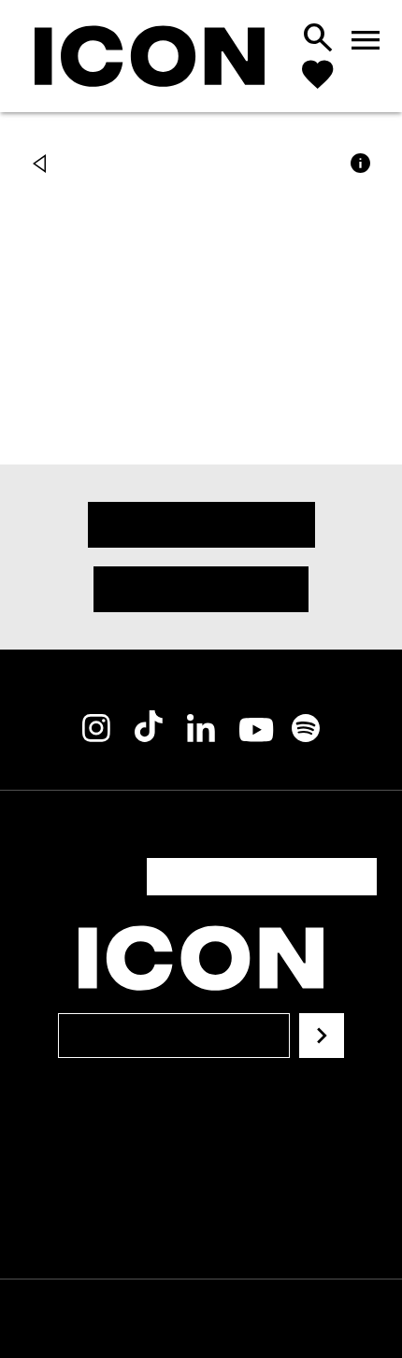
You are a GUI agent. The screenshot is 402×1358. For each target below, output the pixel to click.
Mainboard (199, 1318)
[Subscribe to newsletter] (321, 990)
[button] (44, 165)
